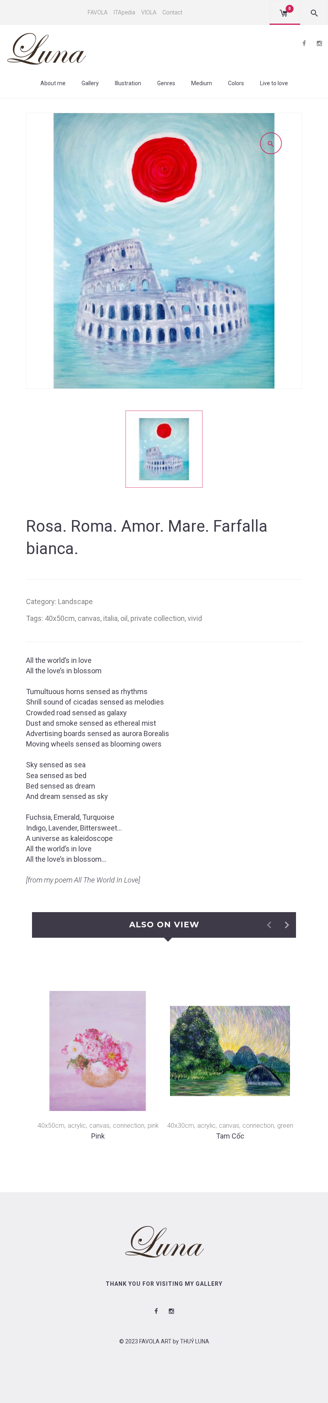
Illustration (128, 83)
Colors (236, 83)
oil (124, 618)
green (285, 1125)
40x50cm (60, 618)
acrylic (77, 1125)
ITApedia (124, 12)
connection (128, 1125)
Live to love (274, 83)
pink (153, 1125)
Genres (166, 83)
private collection (157, 618)
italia (110, 618)
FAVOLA (98, 12)
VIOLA (148, 12)
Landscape (75, 601)
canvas (89, 618)
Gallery (90, 83)
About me (53, 83)
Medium (201, 83)
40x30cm (180, 1125)
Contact (172, 12)
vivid (195, 618)
